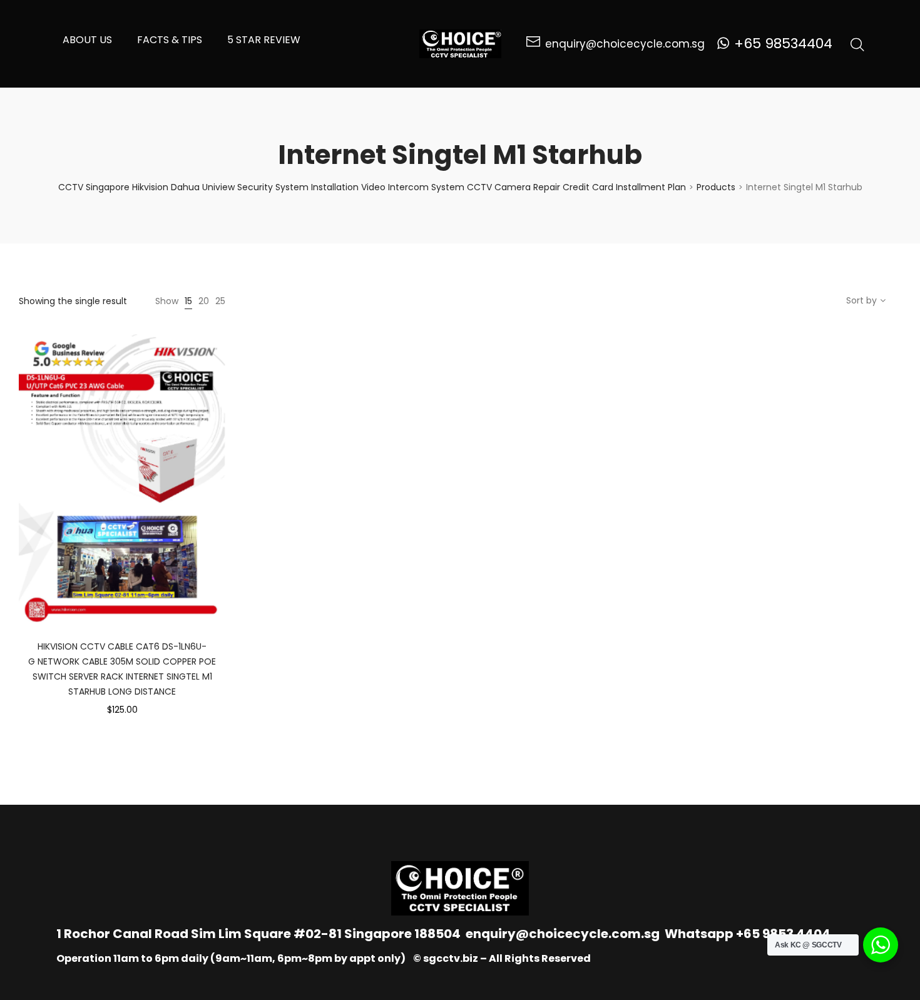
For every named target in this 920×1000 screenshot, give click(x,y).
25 (220, 301)
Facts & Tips (169, 40)
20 (203, 301)
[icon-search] (857, 43)
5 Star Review (263, 40)
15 (188, 301)
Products (716, 187)
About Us (87, 40)
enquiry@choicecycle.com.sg (563, 933)
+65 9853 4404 (783, 933)
